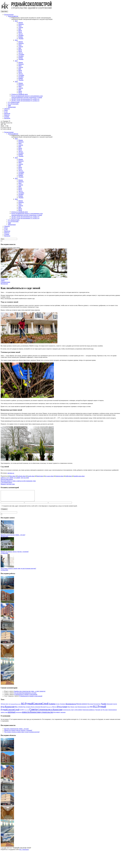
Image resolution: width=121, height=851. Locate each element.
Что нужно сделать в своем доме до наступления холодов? (18, 568)
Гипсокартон (96, 704)
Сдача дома (26, 709)
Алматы (52, 704)
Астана (58, 704)
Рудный (102, 706)
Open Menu (4, 11)
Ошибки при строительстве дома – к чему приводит (29, 691)
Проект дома (74, 706)
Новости (6, 115)
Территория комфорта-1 (88, 709)
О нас (6, 112)
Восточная (90, 704)
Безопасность (71, 704)
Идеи (3, 707)
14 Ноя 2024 (4, 570)
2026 (16, 81)
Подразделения (8, 14)
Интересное (4, 283)
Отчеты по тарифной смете (19, 94)
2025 (16, 61)
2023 (16, 21)
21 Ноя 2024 (4, 553)
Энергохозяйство (13, 16)
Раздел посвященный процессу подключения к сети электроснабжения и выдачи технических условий (27, 96)
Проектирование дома (83, 706)
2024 (16, 40)
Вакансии (7, 113)
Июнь (20, 30)
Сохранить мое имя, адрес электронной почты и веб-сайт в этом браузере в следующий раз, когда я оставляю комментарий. (39, 506)
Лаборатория (12, 107)
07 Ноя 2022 (4, 279)
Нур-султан (62, 706)
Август (20, 33)
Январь (20, 22)
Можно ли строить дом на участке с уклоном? (15, 551)
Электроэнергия (112, 709)
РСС (95, 706)
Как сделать (19, 707)
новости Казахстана (31, 712)
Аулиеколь (62, 704)
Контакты (7, 118)
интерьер (12, 712)
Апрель (20, 27)
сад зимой (17, 477)
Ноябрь (20, 37)
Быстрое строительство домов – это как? (13, 535)
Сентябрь (21, 54)
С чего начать (78, 709)
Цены (6, 110)
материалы (19, 712)
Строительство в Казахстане (50, 709)
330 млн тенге (4, 704)
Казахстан (9, 706)
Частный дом (98, 709)
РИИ (91, 707)
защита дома (4, 712)
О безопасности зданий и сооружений (25, 694)
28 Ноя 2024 (4, 536)
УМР (9, 105)
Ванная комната (81, 704)
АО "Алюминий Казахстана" (14, 703)
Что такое (105, 709)
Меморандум (49, 706)
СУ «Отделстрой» (13, 104)
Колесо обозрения (36, 706)
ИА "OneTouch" (24, 849)
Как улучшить (27, 706)
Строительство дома (68, 709)
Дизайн (103, 704)
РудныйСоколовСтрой (10, 709)
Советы (33, 709)
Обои (68, 706)
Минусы (54, 706)
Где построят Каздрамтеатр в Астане (25, 693)
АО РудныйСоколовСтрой (34, 703)
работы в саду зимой (7, 477)
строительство (47, 712)
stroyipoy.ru (10, 473)
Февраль (21, 24)
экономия (62, 712)
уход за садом (25, 477)
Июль (20, 32)
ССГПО (22, 709)
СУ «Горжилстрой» (14, 102)
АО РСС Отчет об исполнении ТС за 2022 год (25, 100)
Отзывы (6, 116)
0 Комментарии (5, 282)
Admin (3, 280)
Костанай (43, 706)
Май (19, 29)
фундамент (56, 712)
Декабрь (20, 38)
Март (20, 25)
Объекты (7, 108)
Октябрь (20, 35)
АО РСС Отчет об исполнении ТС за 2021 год (25, 99)
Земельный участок (112, 704)
